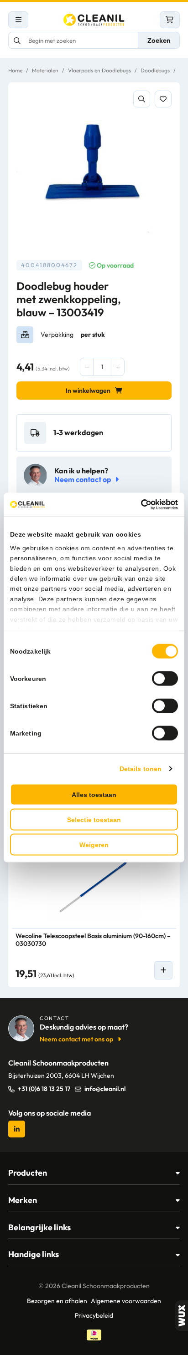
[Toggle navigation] (18, 19)
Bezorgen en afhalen (57, 1301)
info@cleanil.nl (104, 1089)
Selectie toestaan (94, 819)
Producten (27, 1172)
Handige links (33, 1254)
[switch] (165, 678)
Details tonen (141, 768)
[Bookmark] (163, 99)
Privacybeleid (94, 1315)
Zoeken (158, 40)
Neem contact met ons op (76, 1039)
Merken (22, 1200)
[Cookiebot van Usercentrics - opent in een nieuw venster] (138, 504)
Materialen (45, 70)
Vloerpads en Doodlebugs (99, 70)
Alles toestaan (94, 794)
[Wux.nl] (181, 1315)
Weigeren (94, 844)
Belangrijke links (39, 1227)
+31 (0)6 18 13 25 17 (44, 1089)
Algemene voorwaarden (126, 1301)
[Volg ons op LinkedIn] (16, 1129)
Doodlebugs (155, 70)
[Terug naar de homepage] (94, 20)
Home (15, 70)
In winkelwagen (88, 390)
